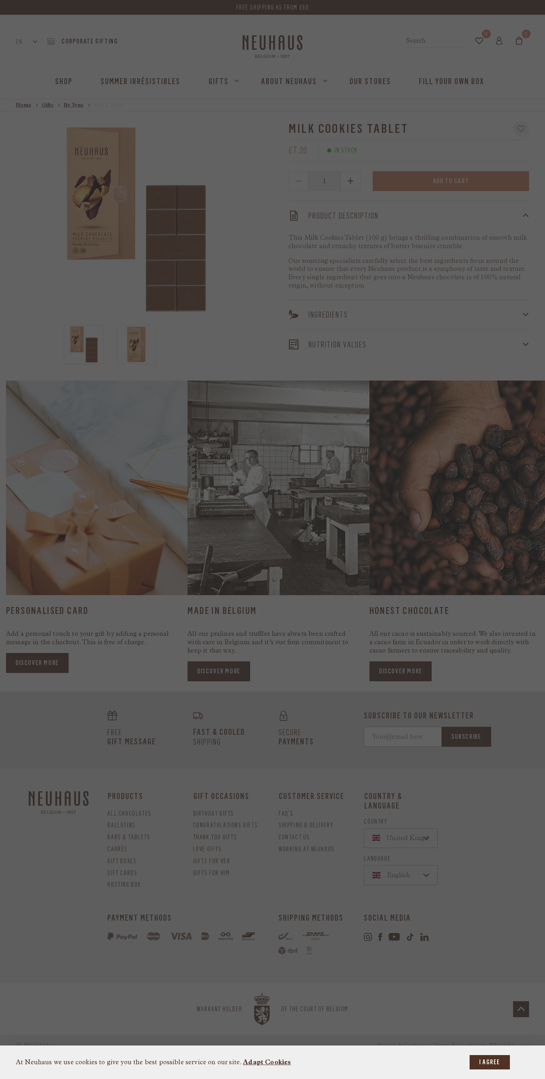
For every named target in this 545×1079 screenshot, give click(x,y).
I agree (489, 1062)
